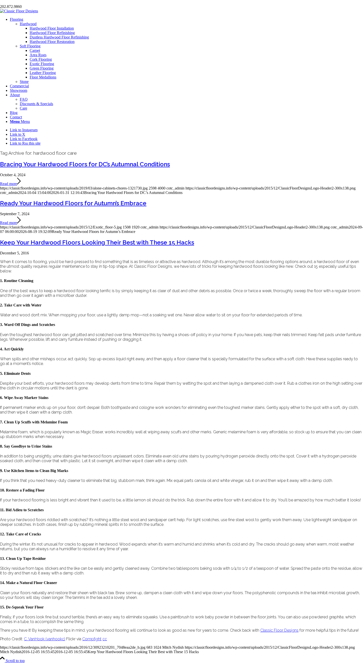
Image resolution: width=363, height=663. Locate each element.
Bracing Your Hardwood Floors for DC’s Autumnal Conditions (85, 164)
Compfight (91, 639)
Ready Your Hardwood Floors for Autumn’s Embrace (73, 203)
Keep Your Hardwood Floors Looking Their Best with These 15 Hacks (97, 242)
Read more (8, 184)
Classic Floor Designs (279, 630)
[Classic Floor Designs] (19, 11)
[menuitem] (186, 50)
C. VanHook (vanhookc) (44, 639)
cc (104, 639)
